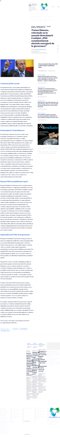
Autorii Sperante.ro (40, 49)
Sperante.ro (52, 422)
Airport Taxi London (46, 148)
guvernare (23, 329)
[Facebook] (58, 7)
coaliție (15, 329)
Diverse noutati (41, 26)
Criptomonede (41, 153)
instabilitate (5, 330)
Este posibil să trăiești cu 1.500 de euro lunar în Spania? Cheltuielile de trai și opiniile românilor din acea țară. (48, 116)
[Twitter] (58, 52)
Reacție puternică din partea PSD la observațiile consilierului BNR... (48, 65)
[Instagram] (58, 49)
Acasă (33, 26)
